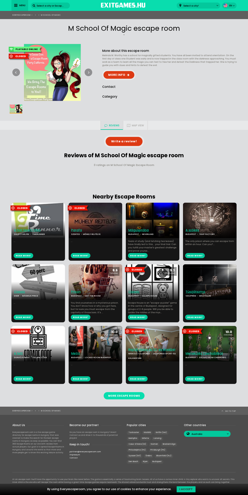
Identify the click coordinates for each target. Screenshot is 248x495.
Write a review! (124, 141)
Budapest (157, 461)
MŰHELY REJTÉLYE (92, 234)
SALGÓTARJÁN (21, 234)
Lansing (157, 438)
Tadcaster (134, 432)
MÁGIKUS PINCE (30, 295)
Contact (74, 457)
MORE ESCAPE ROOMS (124, 396)
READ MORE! (23, 255)
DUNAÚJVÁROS (22, 357)
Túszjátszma (195, 292)
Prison (76, 292)
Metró (75, 353)
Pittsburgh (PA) (157, 449)
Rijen (145, 461)
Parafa (76, 230)
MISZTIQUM (205, 295)
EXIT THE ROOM (93, 295)
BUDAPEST (133, 234)
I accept (186, 489)
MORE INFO (116, 75)
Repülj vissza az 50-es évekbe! (151, 350)
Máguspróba (138, 230)
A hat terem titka (27, 230)
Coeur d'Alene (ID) (137, 444)
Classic (19, 292)
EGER (16, 295)
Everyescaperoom (21, 15)
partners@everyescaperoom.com (85, 451)
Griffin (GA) (161, 432)
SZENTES (75, 234)
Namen (154, 444)
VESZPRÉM (191, 295)
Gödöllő (147, 432)
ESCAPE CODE (40, 357)
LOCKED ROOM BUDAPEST (98, 357)
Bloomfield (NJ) (163, 455)
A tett (18, 353)
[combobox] (198, 6)
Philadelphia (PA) (137, 449)
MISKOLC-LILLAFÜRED (139, 353)
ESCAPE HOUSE (149, 295)
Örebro (148, 455)
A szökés (192, 230)
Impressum (75, 454)
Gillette (145, 438)
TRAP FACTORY (207, 234)
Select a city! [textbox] (191, 5)
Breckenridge (169, 444)
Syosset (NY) (135, 455)
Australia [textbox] (197, 434)
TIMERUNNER (38, 234)
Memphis (133, 438)
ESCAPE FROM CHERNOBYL (212, 357)
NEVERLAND (148, 234)
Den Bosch (133, 461)
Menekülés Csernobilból (204, 353)
